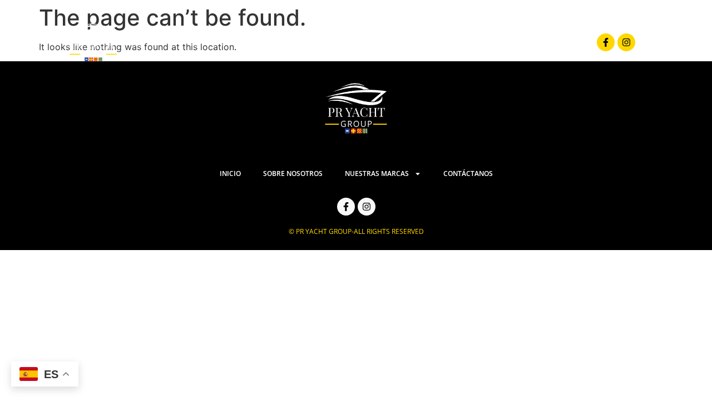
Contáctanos (545, 42)
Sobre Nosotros (346, 42)
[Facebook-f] (606, 42)
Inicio (276, 42)
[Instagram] (626, 42)
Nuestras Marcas (442, 42)
